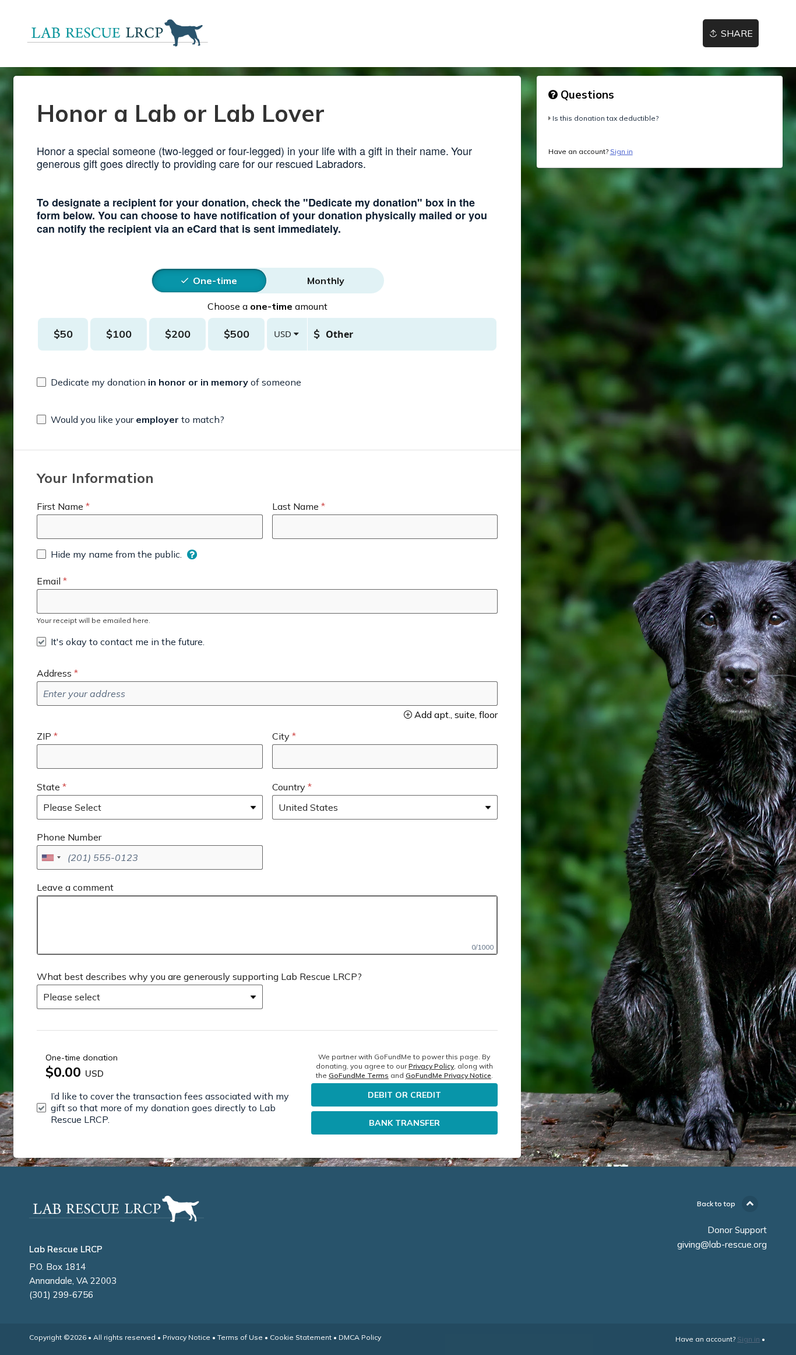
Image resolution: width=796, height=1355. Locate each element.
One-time (215, 280)
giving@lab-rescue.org (722, 1244)
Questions (586, 94)
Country (288, 787)
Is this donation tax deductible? (605, 118)
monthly (325, 280)
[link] (118, 33)
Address (54, 673)
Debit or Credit (404, 1095)
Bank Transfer (404, 1123)
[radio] (215, 280)
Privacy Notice (186, 1337)
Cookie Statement (301, 1337)
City (281, 736)
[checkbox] (169, 382)
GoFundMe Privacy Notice (448, 1075)
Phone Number (69, 837)
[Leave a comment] (267, 925)
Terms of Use (240, 1337)
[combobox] (50, 857)
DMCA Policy (360, 1337)
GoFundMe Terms (359, 1075)
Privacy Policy (431, 1066)
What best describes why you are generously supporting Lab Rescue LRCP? (199, 976)
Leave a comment (75, 887)
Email (49, 581)
